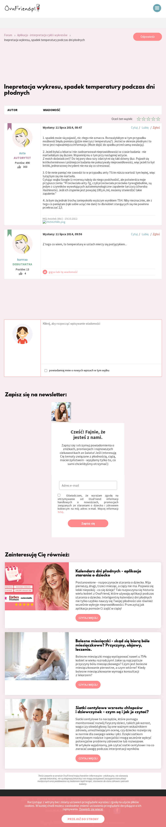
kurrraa (22, 259)
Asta (22, 153)
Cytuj (134, 127)
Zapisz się (88, 523)
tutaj (60, 512)
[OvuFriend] (22, 11)
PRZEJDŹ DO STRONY (83, 819)
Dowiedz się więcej (91, 809)
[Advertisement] (83, 62)
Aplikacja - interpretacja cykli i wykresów (42, 35)
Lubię (145, 127)
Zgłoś (156, 127)
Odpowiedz (147, 37)
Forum (8, 35)
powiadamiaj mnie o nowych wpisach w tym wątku (79, 370)
